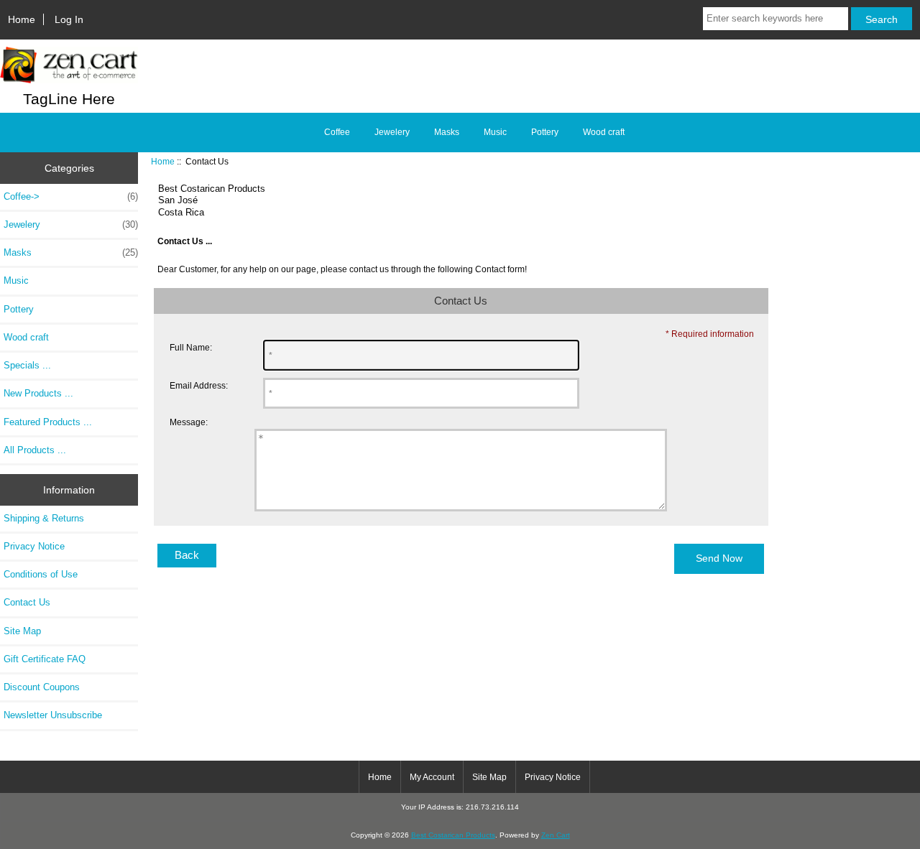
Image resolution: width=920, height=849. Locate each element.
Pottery (544, 132)
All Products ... (35, 450)
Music (495, 132)
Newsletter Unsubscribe (53, 715)
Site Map (22, 631)
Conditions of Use (41, 574)
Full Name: (191, 347)
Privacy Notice (34, 546)
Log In (69, 19)
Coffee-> (71, 196)
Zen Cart (555, 835)
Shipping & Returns (44, 518)
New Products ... (38, 393)
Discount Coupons (42, 687)
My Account (432, 777)
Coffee (337, 132)
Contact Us (27, 602)
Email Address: (199, 385)
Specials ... (27, 365)
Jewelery (392, 132)
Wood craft (604, 132)
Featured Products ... (48, 422)
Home (21, 19)
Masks (446, 132)
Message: (189, 422)
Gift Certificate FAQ (45, 659)
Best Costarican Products (453, 835)
